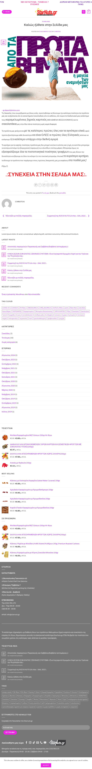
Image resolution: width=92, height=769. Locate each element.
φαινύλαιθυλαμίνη (40, 319)
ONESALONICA (33, 308)
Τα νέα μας (46, 21)
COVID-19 (5, 308)
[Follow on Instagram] (30, 742)
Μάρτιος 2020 (7, 390)
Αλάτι (37, 692)
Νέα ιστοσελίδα (34, 294)
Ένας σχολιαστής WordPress (13, 294)
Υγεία (4, 315)
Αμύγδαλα (58, 692)
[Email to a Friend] (48, 185)
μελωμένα (72, 315)
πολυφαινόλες (13, 319)
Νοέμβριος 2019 (8, 394)
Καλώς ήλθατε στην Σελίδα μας (20, 270)
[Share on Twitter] (44, 185)
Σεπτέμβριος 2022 (9, 364)
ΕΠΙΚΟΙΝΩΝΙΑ (8, 600)
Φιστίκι (36, 699)
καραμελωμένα (16, 703)
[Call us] (41, 742)
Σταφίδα (29, 699)
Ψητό (59, 699)
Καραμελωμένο (38, 696)
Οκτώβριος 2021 (8, 373)
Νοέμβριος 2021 (8, 368)
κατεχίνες (58, 315)
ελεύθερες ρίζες (39, 315)
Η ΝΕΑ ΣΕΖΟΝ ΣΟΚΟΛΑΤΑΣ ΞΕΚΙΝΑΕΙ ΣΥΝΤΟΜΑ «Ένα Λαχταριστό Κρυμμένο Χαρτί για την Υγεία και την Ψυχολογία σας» (48, 255)
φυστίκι (39, 707)
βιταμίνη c (5, 703)
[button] (7, 12)
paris (66, 308)
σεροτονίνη (23, 319)
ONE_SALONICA (45, 308)
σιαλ (30, 319)
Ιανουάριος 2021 (8, 377)
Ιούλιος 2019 (7, 412)
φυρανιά (32, 707)
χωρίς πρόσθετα (49, 707)
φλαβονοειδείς (52, 319)
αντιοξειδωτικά (27, 315)
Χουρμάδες (11, 315)
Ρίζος (68, 311)
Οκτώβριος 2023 (8, 359)
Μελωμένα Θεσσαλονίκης (44, 311)
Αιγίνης (31, 692)
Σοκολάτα (75, 311)
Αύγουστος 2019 (8, 407)
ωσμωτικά (74, 707)
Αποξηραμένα (83, 692)
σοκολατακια (75, 703)
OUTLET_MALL (58, 308)
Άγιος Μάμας (6, 311)
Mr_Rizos (24, 692)
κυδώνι (25, 703)
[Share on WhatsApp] (36, 185)
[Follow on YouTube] (45, 742)
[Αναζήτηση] (83, 12)
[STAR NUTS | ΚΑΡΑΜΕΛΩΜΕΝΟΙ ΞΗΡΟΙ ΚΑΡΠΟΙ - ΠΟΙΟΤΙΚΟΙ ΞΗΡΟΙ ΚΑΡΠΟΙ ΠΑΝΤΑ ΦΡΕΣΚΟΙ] (46, 12)
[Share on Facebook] (40, 185)
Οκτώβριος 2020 (8, 381)
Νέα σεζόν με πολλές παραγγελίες (18, 216)
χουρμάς (61, 319)
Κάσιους (19, 696)
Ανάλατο (67, 692)
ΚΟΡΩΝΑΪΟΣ (17, 311)
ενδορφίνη (49, 315)
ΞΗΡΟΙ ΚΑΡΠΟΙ (59, 311)
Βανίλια (12, 696)
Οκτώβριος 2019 (8, 398)
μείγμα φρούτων (51, 703)
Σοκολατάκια (85, 311)
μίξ (43, 703)
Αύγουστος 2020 (8, 386)
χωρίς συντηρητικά (63, 707)
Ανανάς (74, 692)
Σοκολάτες (6, 333)
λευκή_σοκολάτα (34, 703)
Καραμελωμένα (29, 311)
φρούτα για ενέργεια (21, 707)
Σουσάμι (22, 699)
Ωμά (64, 699)
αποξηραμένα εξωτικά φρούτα (78, 699)
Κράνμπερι (56, 696)
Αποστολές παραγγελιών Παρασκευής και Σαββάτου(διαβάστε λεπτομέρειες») (38, 246)
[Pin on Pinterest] (52, 185)
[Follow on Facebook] (26, 742)
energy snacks (7, 692)
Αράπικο (5, 696)
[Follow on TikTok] (34, 742)
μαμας (65, 315)
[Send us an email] (37, 742)
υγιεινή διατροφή (7, 707)
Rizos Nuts (73, 308)
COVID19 (14, 308)
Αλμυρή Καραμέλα (47, 692)
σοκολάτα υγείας (63, 703)
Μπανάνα (65, 696)
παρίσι (4, 319)
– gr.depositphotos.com (11, 110)
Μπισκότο (73, 696)
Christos (57, 31)
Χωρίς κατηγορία (8, 342)
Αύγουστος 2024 (8, 355)
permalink (62, 193)
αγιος (19, 315)
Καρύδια (48, 696)
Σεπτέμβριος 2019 (9, 403)
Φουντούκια (44, 699)
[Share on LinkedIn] (56, 185)
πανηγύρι (81, 315)
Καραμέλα (27, 696)
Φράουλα (53, 699)
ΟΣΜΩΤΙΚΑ (83, 696)
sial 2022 (82, 308)
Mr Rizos (23, 308)
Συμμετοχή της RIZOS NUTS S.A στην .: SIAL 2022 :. (67, 216)
